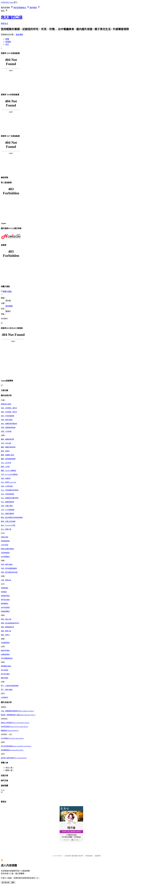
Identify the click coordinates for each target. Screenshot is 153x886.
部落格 (8, 42)
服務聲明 (98, 856)
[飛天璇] (2, 792)
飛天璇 (3, 790)
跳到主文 (4, 23)
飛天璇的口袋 (11, 17)
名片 (7, 44)
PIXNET (59, 856)
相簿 (7, 39)
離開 (12, 882)
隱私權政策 (89, 856)
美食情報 (19, 35)
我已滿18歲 (5, 882)
